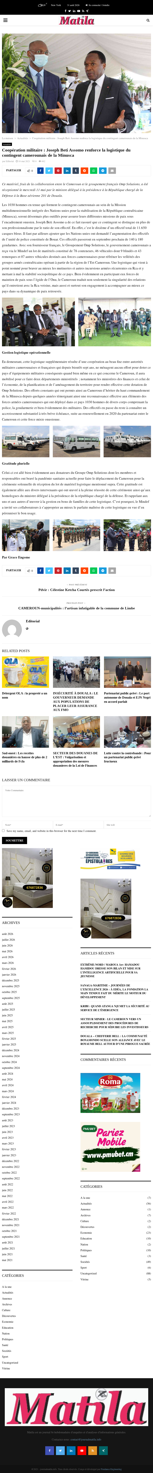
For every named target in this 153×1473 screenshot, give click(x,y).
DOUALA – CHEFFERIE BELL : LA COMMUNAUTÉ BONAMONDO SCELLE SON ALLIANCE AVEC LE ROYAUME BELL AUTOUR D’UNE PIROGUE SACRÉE (115, 1040)
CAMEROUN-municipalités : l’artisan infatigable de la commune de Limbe (76, 608)
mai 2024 (7, 1079)
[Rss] (92, 1450)
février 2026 (9, 969)
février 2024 (9, 1097)
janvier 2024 (9, 1103)
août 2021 (7, 1242)
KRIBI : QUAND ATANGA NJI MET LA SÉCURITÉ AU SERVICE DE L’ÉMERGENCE (114, 1008)
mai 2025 (7, 1021)
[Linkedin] (71, 1450)
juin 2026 (7, 945)
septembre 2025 (11, 998)
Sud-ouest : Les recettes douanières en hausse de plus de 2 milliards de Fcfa (24, 757)
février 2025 (9, 1038)
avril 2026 (8, 957)
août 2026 (7, 934)
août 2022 (7, 1184)
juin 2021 (7, 1254)
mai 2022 (7, 1196)
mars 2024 (8, 1091)
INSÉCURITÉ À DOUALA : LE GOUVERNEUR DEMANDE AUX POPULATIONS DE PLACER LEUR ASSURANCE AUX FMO (75, 702)
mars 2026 (8, 963)
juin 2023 (7, 1132)
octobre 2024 (9, 1062)
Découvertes (9, 1316)
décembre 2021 (10, 1219)
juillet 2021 (8, 1248)
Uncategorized (10, 1362)
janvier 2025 (9, 1044)
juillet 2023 (8, 1126)
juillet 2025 (8, 1009)
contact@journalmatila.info (86, 1439)
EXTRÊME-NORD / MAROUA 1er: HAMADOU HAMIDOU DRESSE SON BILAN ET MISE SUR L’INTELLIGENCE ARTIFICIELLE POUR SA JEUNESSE (110, 970)
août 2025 (7, 1004)
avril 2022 (8, 1202)
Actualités (7, 144)
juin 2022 (7, 1190)
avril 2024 (8, 1085)
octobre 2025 (9, 992)
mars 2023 (8, 1143)
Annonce (7, 1298)
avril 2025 (8, 1027)
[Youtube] (81, 1450)
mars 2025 (8, 1033)
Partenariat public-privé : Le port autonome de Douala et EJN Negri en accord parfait (127, 697)
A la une (7, 1287)
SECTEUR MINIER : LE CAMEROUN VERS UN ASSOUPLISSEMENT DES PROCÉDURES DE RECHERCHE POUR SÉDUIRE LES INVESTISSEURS (114, 1023)
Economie (7, 1322)
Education (7, 1327)
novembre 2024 (11, 1056)
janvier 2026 (9, 974)
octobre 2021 (9, 1231)
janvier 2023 (9, 1155)
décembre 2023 (10, 1108)
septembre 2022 (11, 1178)
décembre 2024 (10, 1050)
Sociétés (6, 1351)
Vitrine (6, 1368)
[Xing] (103, 1450)
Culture (6, 1310)
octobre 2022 (9, 1172)
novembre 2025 (11, 986)
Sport (5, 1356)
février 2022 (9, 1213)
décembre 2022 (10, 1161)
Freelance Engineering (111, 1469)
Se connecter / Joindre (98, 5)
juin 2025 (7, 1015)
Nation (6, 1333)
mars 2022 (8, 1207)
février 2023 (9, 1149)
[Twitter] (60, 1450)
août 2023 (7, 1120)
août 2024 (7, 1073)
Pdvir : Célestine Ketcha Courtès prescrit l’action (76, 590)
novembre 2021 (11, 1225)
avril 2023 (8, 1137)
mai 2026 (7, 951)
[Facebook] (49, 1450)
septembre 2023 (11, 1114)
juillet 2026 (8, 939)
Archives (7, 1304)
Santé (5, 1345)
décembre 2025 (10, 980)
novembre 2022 (11, 1167)
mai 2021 (7, 1260)
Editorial (10, 161)
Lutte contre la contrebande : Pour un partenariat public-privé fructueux (127, 757)
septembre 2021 (11, 1236)
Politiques (7, 1339)
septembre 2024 (11, 1068)
